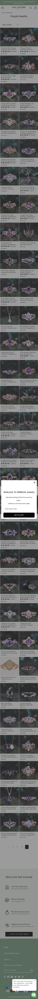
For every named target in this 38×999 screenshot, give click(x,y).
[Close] (34, 482)
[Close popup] (35, 981)
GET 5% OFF (19, 515)
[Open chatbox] (33, 995)
